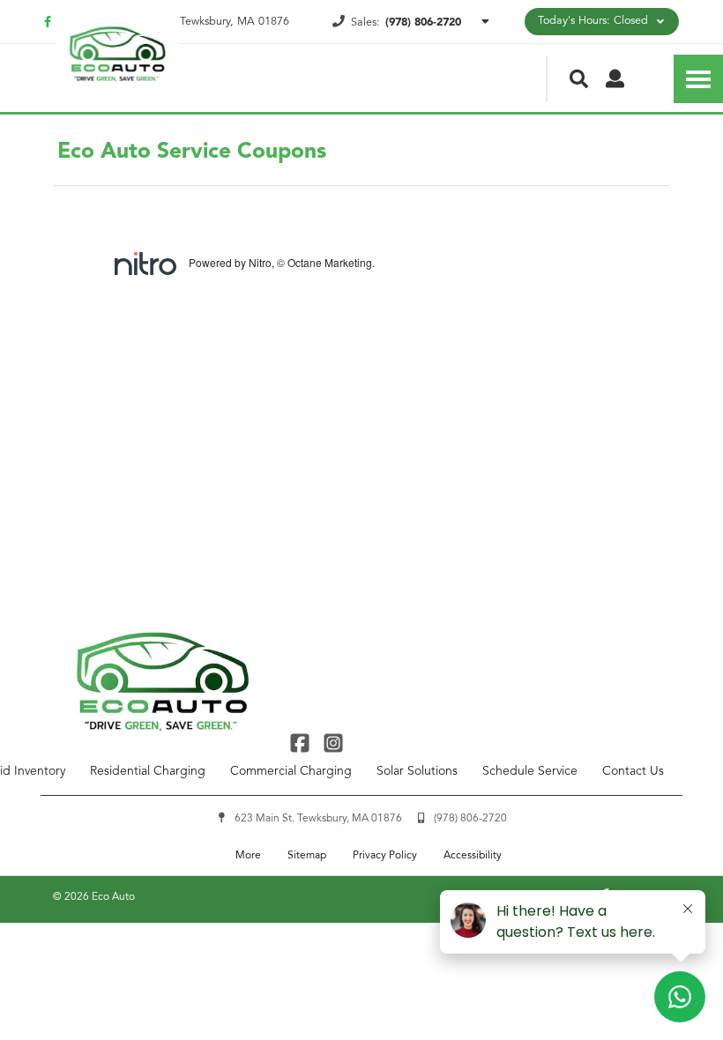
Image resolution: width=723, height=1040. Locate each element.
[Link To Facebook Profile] (302, 742)
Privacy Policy (385, 856)
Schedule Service (530, 771)
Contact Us (633, 771)
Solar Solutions (417, 771)
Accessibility (472, 856)
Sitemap (306, 856)
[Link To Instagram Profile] (332, 742)
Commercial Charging (291, 771)
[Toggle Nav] (698, 79)
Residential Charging (147, 771)
